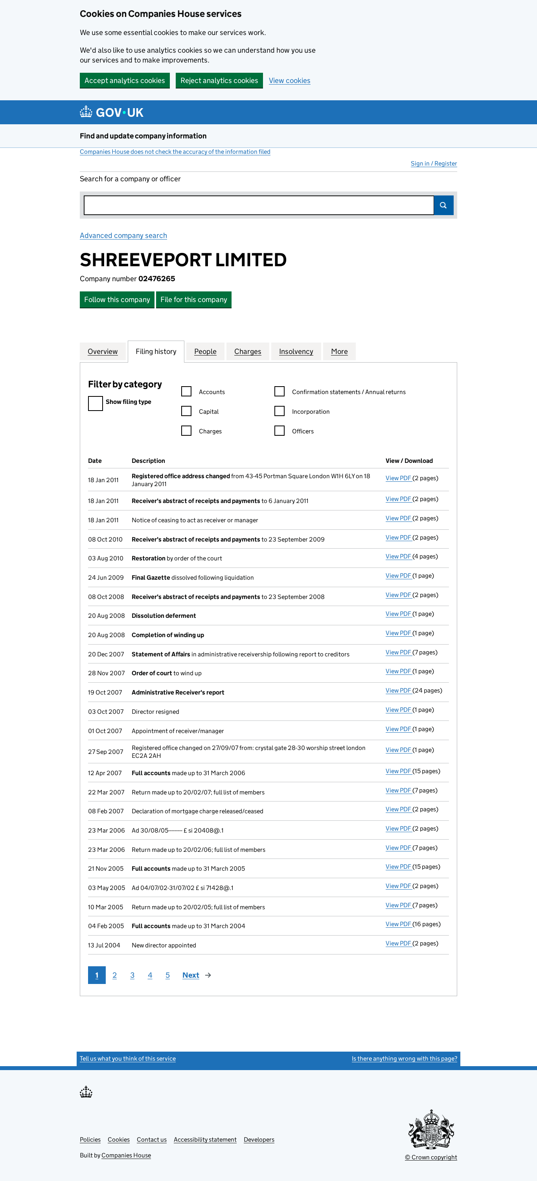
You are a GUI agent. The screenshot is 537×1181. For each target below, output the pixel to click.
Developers (259, 1139)
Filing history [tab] (156, 351)
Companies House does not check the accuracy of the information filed (175, 151)
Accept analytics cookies (125, 80)
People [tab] (205, 351)
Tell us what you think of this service (128, 1058)
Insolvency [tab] (296, 351)
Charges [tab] (247, 351)
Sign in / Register (434, 163)
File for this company (193, 299)
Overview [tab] (103, 351)
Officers (303, 431)
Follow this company (117, 299)
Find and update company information (143, 135)
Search (444, 205)
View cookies (290, 80)
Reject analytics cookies (219, 80)
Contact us (152, 1139)
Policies (90, 1139)
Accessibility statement (205, 1139)
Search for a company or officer (130, 178)
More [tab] (339, 351)
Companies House (126, 1155)
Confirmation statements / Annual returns (349, 392)
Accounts (212, 392)
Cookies (119, 1139)
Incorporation (311, 411)
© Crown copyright (431, 1157)
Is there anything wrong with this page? (404, 1058)
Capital (209, 411)
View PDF (399, 478)
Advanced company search (123, 235)
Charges (210, 431)
